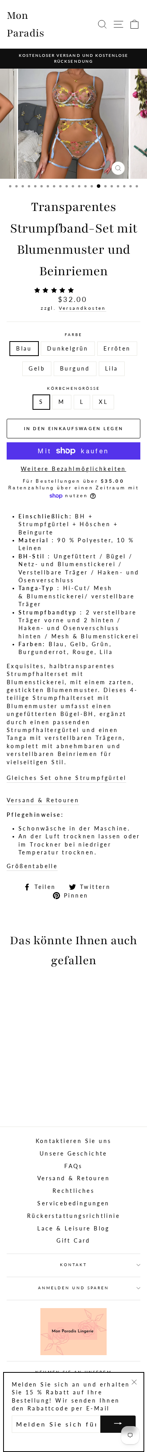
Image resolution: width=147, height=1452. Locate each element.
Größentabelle (32, 866)
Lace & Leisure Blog (73, 1228)
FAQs (73, 1166)
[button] (56, 290)
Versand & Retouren (43, 800)
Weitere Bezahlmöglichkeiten (73, 469)
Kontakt (73, 1264)
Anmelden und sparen (73, 1287)
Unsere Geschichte (73, 1153)
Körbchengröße (73, 388)
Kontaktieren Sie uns (74, 1141)
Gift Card (73, 1241)
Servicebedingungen (73, 1203)
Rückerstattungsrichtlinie (73, 1216)
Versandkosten (82, 308)
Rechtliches (73, 1191)
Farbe (73, 334)
